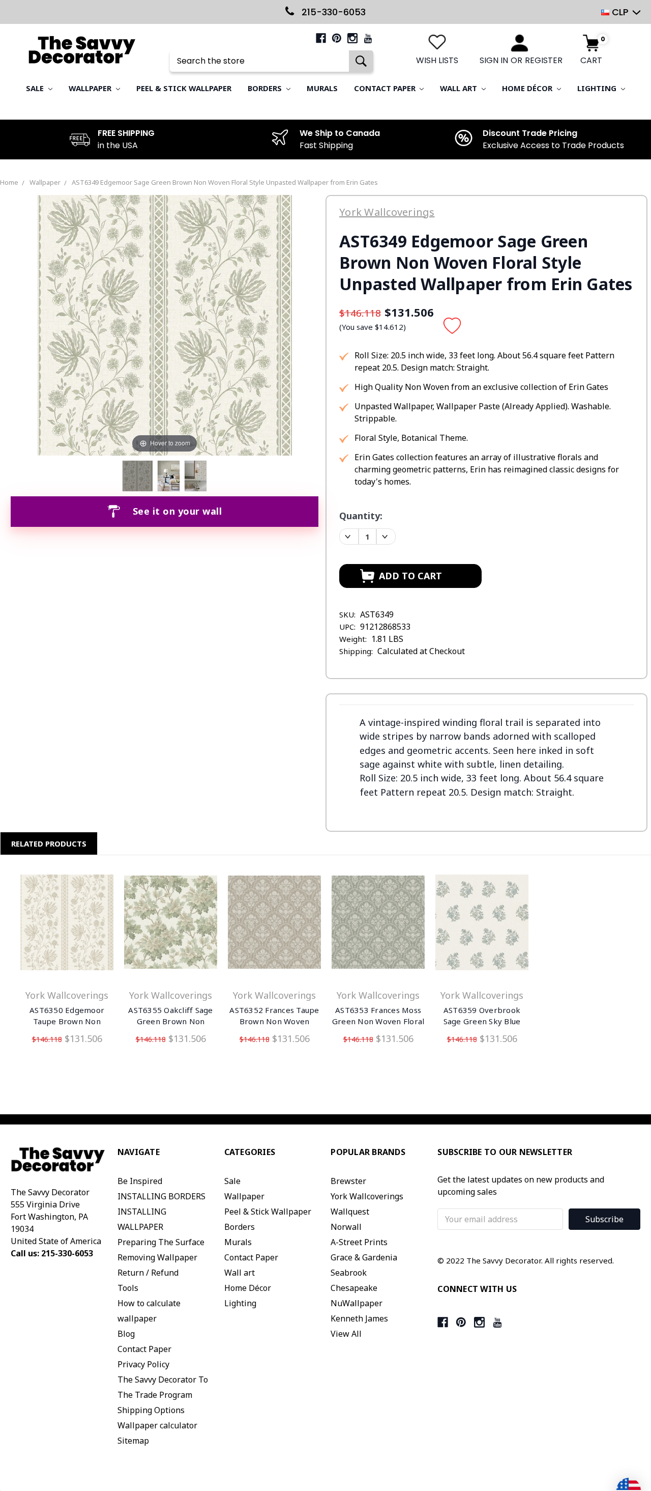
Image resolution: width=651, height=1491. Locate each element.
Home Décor (528, 88)
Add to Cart (67, 924)
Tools (127, 1287)
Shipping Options (151, 1410)
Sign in (494, 60)
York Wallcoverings (367, 1196)
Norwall (346, 1226)
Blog (126, 1333)
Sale (36, 88)
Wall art (459, 88)
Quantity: (360, 516)
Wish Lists (437, 60)
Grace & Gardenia (364, 1257)
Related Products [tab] (48, 843)
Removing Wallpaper (157, 1257)
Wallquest (350, 1211)
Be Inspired (139, 1181)
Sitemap (133, 1440)
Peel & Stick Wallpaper (183, 88)
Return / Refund (148, 1272)
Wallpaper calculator (157, 1425)
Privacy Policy (143, 1364)
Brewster (348, 1181)
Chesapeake (354, 1287)
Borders (266, 88)
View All (346, 1333)
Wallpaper (91, 88)
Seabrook (349, 1272)
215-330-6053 (332, 12)
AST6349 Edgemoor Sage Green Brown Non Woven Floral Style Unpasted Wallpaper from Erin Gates (225, 182)
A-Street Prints (359, 1242)
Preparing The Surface (160, 1242)
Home (9, 182)
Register (544, 60)
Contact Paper (386, 88)
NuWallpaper (356, 1303)
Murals (322, 88)
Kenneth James (359, 1318)
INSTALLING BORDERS (161, 1196)
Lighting (597, 88)
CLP (620, 12)
